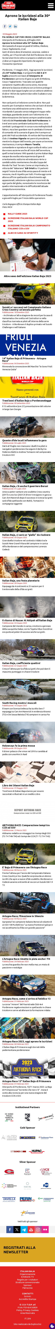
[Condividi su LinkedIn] (15, 28)
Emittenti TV (27, 1277)
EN (29, 1318)
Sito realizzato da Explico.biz (27, 1324)
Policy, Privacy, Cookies (27, 1310)
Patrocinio (27, 1288)
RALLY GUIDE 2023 (17, 214)
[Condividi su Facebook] (4, 28)
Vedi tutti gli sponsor (28, 1221)
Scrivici (27, 1296)
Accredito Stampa (27, 1299)
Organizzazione (27, 1274)
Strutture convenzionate (27, 1282)
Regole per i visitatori (27, 1279)
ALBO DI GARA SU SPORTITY (23, 233)
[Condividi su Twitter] (10, 28)
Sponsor (28, 1285)
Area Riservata (27, 1313)
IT (25, 1318)
